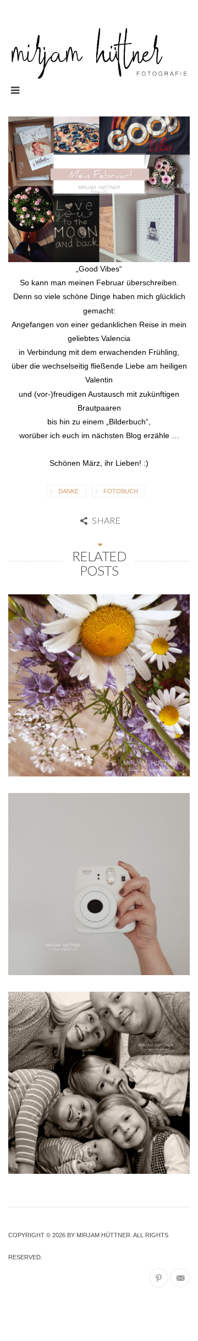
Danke (68, 491)
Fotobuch (120, 491)
